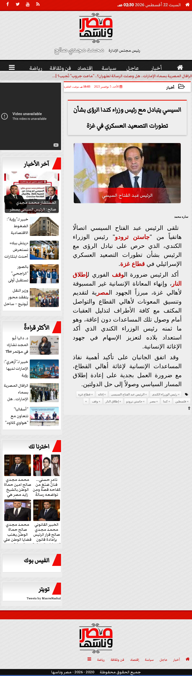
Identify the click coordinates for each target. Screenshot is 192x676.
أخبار (170, 87)
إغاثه (101, 394)
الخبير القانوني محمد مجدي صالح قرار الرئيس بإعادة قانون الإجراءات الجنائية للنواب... (46, 536)
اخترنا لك (39, 446)
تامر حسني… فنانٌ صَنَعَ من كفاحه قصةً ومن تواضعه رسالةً (46, 487)
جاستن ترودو (132, 236)
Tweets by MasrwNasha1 (44, 598)
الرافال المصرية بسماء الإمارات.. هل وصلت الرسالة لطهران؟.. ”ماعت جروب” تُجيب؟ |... (122, 76)
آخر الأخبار (37, 164)
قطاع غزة (132, 263)
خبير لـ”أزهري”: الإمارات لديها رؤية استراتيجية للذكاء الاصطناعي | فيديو (32, 369)
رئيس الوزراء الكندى (164, 394)
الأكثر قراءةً (37, 327)
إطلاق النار (112, 401)
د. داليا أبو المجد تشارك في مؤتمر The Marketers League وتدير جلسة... (33, 345)
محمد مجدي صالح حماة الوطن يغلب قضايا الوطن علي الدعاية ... (18, 534)
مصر (103, 292)
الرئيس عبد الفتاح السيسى (127, 394)
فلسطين (180, 401)
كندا (165, 401)
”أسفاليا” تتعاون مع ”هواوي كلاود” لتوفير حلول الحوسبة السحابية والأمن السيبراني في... (32, 416)
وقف (118, 274)
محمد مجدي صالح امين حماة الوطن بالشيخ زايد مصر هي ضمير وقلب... (17, 489)
